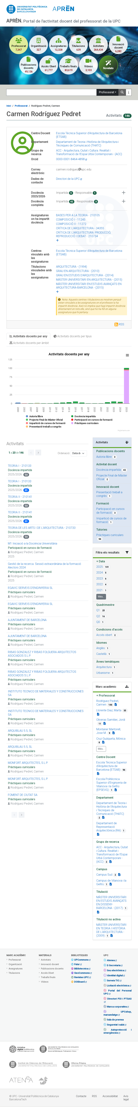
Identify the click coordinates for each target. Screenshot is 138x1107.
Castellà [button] (101, 654)
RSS (121, 324)
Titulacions (14, 973)
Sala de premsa (115, 1019)
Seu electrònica (115, 970)
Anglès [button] (100, 648)
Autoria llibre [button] (104, 456)
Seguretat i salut (115, 1024)
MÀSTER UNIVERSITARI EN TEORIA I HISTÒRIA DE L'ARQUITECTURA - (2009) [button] (111, 930)
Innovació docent (50, 964)
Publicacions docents (52, 968)
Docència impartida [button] (108, 469)
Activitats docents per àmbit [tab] (30, 343)
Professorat (106, 92)
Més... (101, 596)
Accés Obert (47, 973)
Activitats (46, 959)
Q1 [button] (98, 610)
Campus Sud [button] (104, 874)
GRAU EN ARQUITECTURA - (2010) (77, 271)
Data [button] (100, 561)
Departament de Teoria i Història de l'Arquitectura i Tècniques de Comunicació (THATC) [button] (111, 808)
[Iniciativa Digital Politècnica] (21, 1050)
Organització (15, 964)
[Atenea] (21, 1080)
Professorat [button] (105, 695)
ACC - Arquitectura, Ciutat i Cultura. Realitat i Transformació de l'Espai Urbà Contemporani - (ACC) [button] (112, 854)
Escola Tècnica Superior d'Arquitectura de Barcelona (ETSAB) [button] (111, 766)
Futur (77, 964)
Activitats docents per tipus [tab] (74, 336)
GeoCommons (82, 973)
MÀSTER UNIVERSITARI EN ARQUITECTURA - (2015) (89, 279)
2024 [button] (99, 572)
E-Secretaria (113, 965)
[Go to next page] (38, 452)
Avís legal (126, 1098)
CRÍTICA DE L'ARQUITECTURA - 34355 (80, 228)
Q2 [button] (98, 616)
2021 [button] (99, 590)
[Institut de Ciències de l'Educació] (33, 1065)
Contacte (81, 1096)
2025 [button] (99, 566)
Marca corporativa (117, 1006)
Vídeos (44, 981)
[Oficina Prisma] (85, 1065)
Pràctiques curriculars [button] (109, 535)
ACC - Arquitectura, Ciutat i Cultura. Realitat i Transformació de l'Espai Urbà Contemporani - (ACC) (89, 152)
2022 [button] (99, 584)
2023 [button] (99, 578)
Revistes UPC (81, 977)
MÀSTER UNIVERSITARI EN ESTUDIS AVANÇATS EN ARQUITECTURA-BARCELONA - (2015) (88, 285)
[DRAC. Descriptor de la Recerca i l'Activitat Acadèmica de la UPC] (43, 1080)
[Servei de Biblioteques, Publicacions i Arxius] (59, 1050)
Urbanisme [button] (103, 673)
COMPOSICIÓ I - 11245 (70, 219)
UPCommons (81, 959)
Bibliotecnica (81, 968)
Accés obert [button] (104, 635)
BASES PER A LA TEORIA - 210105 (78, 215)
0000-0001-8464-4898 (70, 159)
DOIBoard (79, 981)
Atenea (111, 960)
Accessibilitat (110, 1096)
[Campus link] (110, 861)
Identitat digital (115, 975)
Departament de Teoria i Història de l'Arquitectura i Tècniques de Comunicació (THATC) (87, 143)
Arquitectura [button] (104, 667)
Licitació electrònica (118, 985)
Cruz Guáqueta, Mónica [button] (110, 738)
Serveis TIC (113, 980)
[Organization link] (98, 773)
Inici (8, 105)
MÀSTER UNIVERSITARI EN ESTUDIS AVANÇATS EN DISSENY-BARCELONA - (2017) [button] (111, 902)
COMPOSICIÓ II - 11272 (71, 224)
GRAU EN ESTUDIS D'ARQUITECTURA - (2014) (85, 275)
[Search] (122, 92)
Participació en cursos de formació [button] (110, 510)
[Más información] (129, 92)
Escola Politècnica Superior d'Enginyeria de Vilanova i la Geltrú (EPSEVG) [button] (111, 784)
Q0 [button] (98, 622)
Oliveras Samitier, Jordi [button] (110, 719)
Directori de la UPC (68, 179)
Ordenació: (64, 453)
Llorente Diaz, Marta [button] (108, 710)
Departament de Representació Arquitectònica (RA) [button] (108, 827)
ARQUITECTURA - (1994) (71, 266)
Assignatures (15, 968)
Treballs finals (48, 977)
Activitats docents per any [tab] (29, 336)
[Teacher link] (116, 704)
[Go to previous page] (31, 452)
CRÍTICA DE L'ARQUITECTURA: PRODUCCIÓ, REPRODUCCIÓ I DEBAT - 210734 (83, 234)
